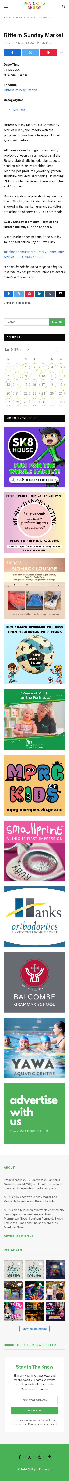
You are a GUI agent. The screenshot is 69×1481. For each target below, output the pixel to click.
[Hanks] (34, 916)
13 (8, 385)
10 (43, 376)
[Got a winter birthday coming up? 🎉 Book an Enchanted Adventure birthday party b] (55, 1290)
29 (26, 402)
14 (17, 385)
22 (26, 393)
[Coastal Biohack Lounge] (34, 588)
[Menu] (6, 6)
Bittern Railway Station (20, 90)
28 (17, 402)
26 (61, 393)
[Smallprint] (34, 851)
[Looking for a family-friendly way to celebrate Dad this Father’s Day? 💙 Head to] (34, 1269)
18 (52, 385)
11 (52, 376)
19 (60, 385)
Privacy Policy (36, 1424)
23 (34, 393)
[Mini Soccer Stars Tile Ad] (34, 654)
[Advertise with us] (34, 1113)
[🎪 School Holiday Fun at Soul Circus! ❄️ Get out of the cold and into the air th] (55, 1311)
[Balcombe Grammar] (34, 982)
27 (8, 402)
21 (17, 393)
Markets (19, 110)
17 (43, 385)
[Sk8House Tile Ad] (34, 457)
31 (17, 367)
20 (8, 393)
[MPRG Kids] (34, 785)
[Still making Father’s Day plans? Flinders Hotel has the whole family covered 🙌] (13, 1269)
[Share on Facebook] (12, 52)
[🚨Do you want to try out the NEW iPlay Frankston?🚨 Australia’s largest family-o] (34, 1290)
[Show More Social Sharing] (61, 52)
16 (34, 385)
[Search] (63, 6)
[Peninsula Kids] (34, 6)
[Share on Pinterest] (48, 52)
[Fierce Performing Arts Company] (34, 522)
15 (25, 385)
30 (8, 367)
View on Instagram (34, 1328)
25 (52, 393)
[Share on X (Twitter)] (30, 52)
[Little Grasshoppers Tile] (34, 719)
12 (60, 376)
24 (43, 393)
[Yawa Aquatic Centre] (34, 1048)
